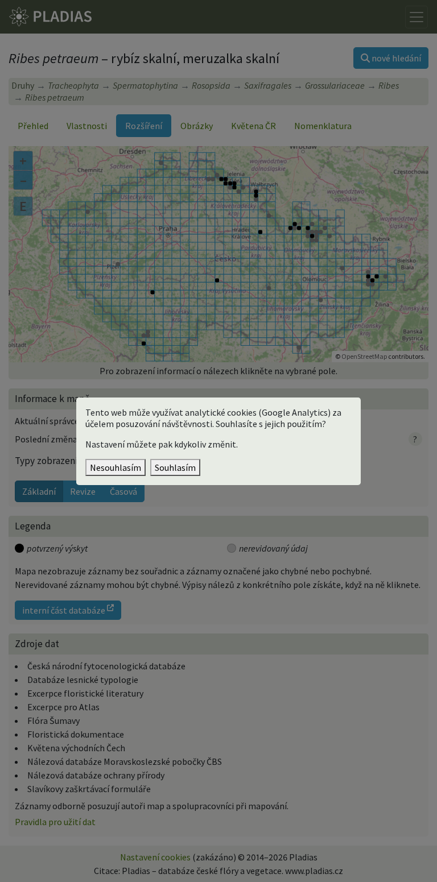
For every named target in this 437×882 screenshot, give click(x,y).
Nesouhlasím (115, 467)
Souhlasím (175, 467)
